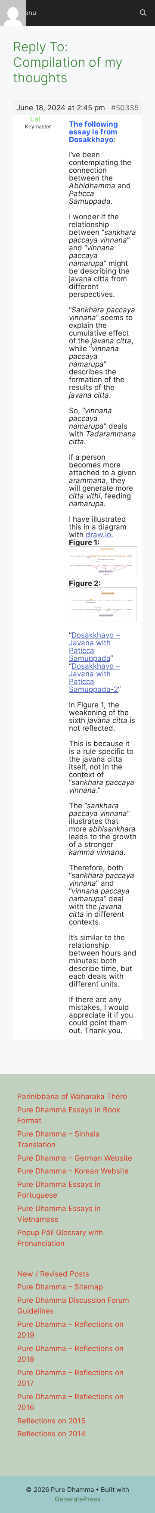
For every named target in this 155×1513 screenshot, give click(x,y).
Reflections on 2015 (51, 1420)
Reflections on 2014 (51, 1433)
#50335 (125, 108)
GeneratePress (78, 1499)
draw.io (98, 534)
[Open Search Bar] (143, 13)
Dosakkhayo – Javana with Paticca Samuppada (94, 647)
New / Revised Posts (53, 1274)
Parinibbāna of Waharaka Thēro (72, 1096)
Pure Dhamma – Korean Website (73, 1171)
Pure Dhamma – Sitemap (60, 1287)
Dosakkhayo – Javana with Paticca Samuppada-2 (94, 678)
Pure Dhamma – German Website (74, 1158)
